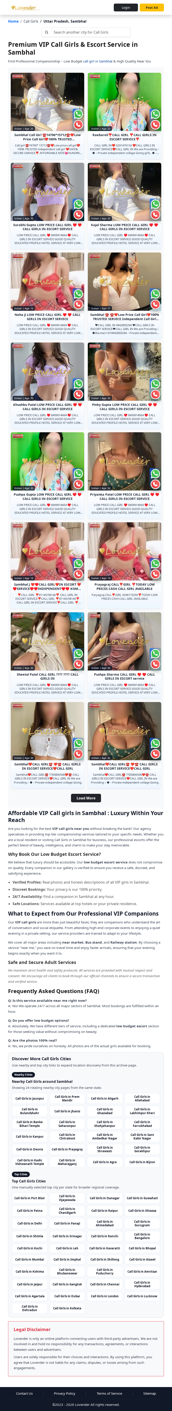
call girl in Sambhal (97, 61)
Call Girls (31, 21)
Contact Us (24, 1393)
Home (13, 21)
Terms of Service (109, 1393)
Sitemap (149, 1393)
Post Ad (152, 7)
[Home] (25, 7)
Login (126, 7)
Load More (86, 798)
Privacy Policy (64, 1393)
